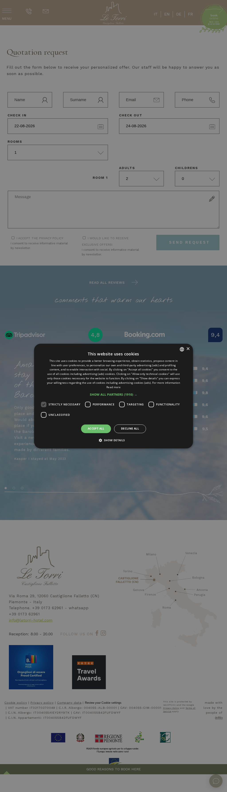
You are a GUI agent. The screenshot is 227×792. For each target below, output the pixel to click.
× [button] (188, 349)
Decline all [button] (130, 429)
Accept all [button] (96, 429)
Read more (113, 387)
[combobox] (182, 349)
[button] (113, 395)
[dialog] (113, 396)
